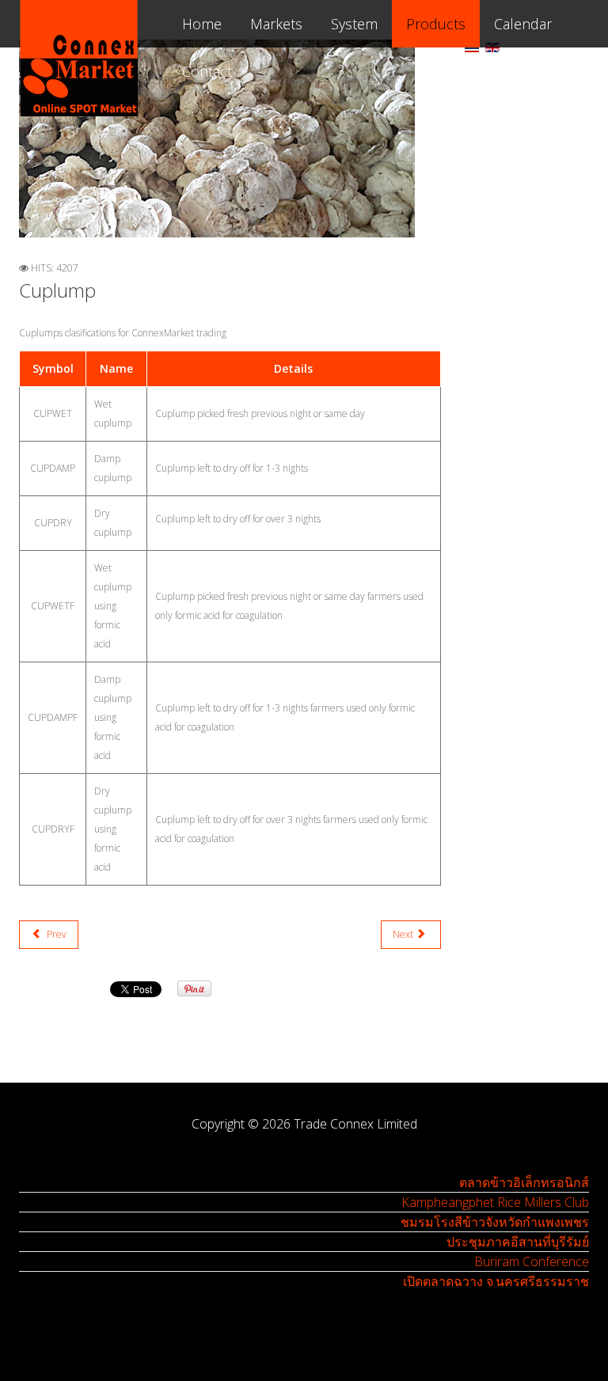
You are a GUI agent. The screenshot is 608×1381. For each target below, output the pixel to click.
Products (436, 23)
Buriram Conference (531, 1261)
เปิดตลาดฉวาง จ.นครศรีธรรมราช (496, 1281)
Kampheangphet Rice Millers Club (495, 1202)
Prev (55, 934)
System (354, 23)
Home (202, 23)
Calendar (523, 23)
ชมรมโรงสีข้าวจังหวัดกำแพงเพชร (495, 1222)
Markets (276, 23)
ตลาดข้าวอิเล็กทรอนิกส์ (524, 1182)
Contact (207, 71)
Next (404, 934)
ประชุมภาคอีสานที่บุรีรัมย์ (517, 1241)
